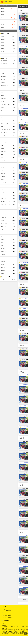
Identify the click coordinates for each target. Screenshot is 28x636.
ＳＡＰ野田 (25, 535)
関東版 (10, 1)
